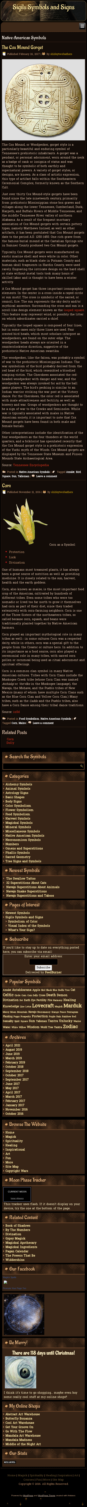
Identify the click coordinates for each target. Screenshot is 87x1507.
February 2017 (15, 1101)
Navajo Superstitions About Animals (32, 887)
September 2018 (17, 1071)
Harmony (57, 1000)
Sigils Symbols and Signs (43, 7)
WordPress (28, 1495)
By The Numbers (17, 1230)
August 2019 (13, 1050)
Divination (11, 1000)
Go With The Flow (18, 1431)
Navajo (32, 1012)
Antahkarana (21, 990)
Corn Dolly (10, 741)
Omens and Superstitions (24, 849)
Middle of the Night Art (23, 1444)
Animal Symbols (17, 789)
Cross (42, 995)
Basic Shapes (14, 797)
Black (49, 990)
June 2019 (12, 1054)
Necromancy (43, 1012)
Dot (21, 1000)
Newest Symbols (17, 913)
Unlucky (65, 1021)
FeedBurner (53, 972)
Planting (8, 1017)
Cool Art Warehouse (19, 1423)
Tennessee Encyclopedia (31, 465)
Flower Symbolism (19, 810)
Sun (14, 476)
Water (7, 1027)
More (9, 1163)
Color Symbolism (18, 806)
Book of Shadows (17, 1226)
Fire (50, 1000)
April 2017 (12, 1093)
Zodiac (70, 1027)
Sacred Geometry (17, 857)
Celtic (8, 995)
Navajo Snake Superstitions (26, 892)
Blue (55, 990)
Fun (8, 1158)
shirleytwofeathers (61, 54)
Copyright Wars (16, 1171)
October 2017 (14, 1075)
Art (7, 1154)
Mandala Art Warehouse (23, 1436)
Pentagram (72, 1012)
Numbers (12, 844)
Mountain (22, 1012)
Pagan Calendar (17, 1251)
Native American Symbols (34, 472)
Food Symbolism (29, 719)
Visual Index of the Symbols (29, 926)
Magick (59, 1006)
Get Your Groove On (19, 1427)
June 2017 (12, 1084)
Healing (69, 1000)
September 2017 (17, 1080)
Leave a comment (46, 476)
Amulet (70, 472)
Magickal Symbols (19, 823)
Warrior (77, 1021)
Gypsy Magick (15, 1239)
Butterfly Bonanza (18, 1419)
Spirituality (14, 1141)
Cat (73, 990)
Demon (62, 995)
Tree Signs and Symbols (23, 861)
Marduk (73, 1006)
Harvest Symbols (17, 819)
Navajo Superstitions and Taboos (30, 896)
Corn (6, 485)
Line (22, 1006)
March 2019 (13, 1058)
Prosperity (26, 1016)
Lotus (28, 1006)
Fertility (41, 1000)
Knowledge (11, 1006)
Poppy (17, 1016)
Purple (52, 1016)
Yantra (58, 1027)
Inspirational (15, 1150)
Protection (40, 1016)
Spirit (17, 1021)
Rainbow (66, 1016)
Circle (17, 995)
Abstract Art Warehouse (22, 1414)
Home (9, 1133)
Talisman (23, 476)
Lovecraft (43, 1006)
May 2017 (12, 1088)
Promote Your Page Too (14, 1288)
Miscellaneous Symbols (22, 831)
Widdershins (14, 1260)
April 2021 (12, 1046)
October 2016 (14, 1114)
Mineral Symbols (18, 827)
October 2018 (14, 1067)
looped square (74, 310)
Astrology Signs (16, 793)
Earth (27, 1000)
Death (51, 995)
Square (6, 476)
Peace (63, 1012)
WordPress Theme (46, 1495)
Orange (55, 1012)
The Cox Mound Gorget (22, 47)
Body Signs (13, 802)
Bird (78, 472)
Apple (36, 990)
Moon (13, 1012)
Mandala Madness (18, 1440)
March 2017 (13, 1097)
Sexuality (8, 1021)
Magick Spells (9, 1277)
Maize (22, 723)
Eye (33, 1000)
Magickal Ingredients (21, 1247)
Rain (58, 1016)
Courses (28, 1480)
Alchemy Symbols (18, 784)
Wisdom (33, 1027)
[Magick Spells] (5, 1284)
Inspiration (65, 1475)
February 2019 (15, 1063)
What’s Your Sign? (21, 930)
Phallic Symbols (17, 853)
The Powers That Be (20, 1256)
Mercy (6, 1012)
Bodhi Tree (64, 990)
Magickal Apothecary (20, 1243)
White (15, 1027)
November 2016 (16, 1110)
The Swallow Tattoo (21, 879)
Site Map (12, 1167)
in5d (16, 712)
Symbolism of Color (23, 922)
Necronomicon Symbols (23, 840)
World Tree (46, 1027)
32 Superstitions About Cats (26, 883)
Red (74, 1016)
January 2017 (14, 1105)
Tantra (53, 1021)
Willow (22, 1027)
